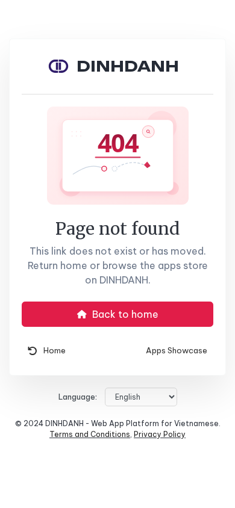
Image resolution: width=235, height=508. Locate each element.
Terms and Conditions (89, 434)
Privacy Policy (160, 434)
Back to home (124, 314)
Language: (77, 396)
